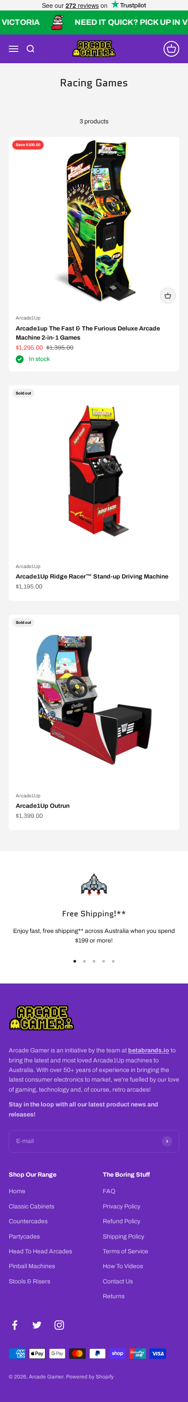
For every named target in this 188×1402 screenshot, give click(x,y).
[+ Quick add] (168, 295)
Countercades (28, 1221)
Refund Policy (121, 1221)
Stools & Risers (29, 1281)
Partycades (24, 1236)
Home (17, 1191)
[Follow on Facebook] (15, 1325)
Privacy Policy (121, 1206)
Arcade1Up (28, 317)
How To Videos (123, 1266)
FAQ (109, 1191)
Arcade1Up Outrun (43, 806)
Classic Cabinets (31, 1206)
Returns (114, 1296)
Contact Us (118, 1281)
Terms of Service (125, 1251)
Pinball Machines (32, 1266)
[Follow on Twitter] (37, 1325)
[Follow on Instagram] (59, 1325)
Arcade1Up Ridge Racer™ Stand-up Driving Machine (92, 576)
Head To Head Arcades (40, 1251)
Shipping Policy (123, 1236)
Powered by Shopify (90, 1377)
